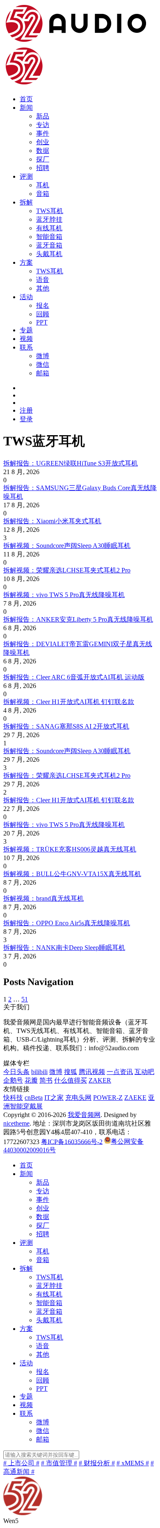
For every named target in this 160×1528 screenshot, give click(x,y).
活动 (26, 296)
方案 (26, 262)
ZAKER (100, 1080)
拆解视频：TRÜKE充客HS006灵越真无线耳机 (69, 849)
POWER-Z (108, 1097)
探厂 (42, 159)
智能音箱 (49, 236)
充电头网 (78, 1097)
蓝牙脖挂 (49, 219)
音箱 (42, 193)
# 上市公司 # (21, 1463)
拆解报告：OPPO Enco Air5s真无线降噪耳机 (66, 923)
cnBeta (34, 1097)
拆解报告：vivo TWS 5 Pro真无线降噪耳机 (64, 824)
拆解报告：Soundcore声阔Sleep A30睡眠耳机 (66, 750)
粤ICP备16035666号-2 (72, 1141)
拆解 (26, 202)
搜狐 (70, 1071)
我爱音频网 (84, 1114)
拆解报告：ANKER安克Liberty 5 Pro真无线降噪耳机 (78, 619)
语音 (42, 279)
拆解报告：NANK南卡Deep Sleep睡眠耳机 (64, 947)
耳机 (42, 185)
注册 (26, 410)
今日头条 (16, 1071)
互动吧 (144, 1071)
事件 (42, 133)
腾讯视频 (92, 1071)
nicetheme (16, 1123)
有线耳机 (49, 228)
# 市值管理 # (59, 1463)
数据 (42, 150)
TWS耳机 (49, 210)
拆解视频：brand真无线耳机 (43, 898)
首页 (26, 98)
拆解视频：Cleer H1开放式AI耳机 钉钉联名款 (68, 701)
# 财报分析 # (97, 1463)
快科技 (13, 1097)
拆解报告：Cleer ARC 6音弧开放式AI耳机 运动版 (73, 677)
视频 (26, 338)
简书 (46, 1080)
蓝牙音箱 (49, 245)
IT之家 (54, 1097)
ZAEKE (135, 1097)
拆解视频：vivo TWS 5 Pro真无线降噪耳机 (64, 594)
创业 (42, 141)
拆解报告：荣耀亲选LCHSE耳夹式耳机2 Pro (66, 775)
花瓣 (31, 1080)
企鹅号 (13, 1080)
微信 (42, 364)
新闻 (26, 107)
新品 (42, 116)
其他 (42, 288)
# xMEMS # (133, 1463)
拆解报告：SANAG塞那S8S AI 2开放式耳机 (66, 726)
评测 (26, 176)
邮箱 (42, 373)
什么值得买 (70, 1080)
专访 (42, 124)
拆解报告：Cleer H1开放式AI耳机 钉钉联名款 (68, 800)
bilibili (39, 1071)
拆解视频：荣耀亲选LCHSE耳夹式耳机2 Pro (66, 570)
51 (24, 999)
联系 (26, 347)
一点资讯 (120, 1071)
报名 (42, 305)
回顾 (42, 314)
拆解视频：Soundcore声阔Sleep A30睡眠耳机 (66, 545)
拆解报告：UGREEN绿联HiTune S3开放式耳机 (70, 463)
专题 (26, 330)
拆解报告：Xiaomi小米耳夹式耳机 (52, 521)
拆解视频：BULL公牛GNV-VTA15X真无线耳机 (72, 873)
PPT (42, 322)
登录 (26, 418)
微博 (42, 355)
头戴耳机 (49, 253)
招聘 (42, 167)
